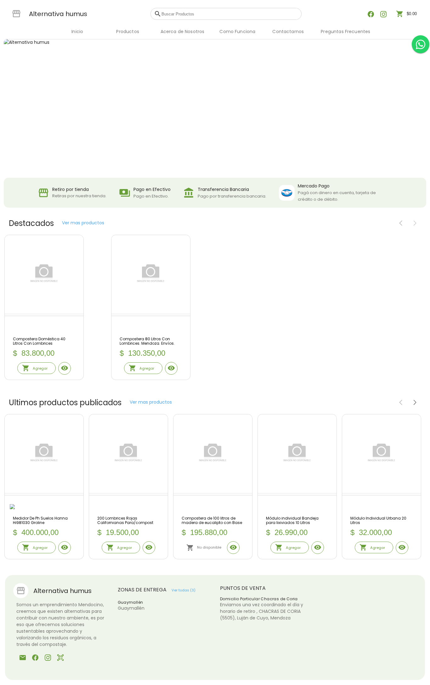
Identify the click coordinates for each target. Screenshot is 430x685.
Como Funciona (237, 31)
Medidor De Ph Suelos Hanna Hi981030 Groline (40, 520)
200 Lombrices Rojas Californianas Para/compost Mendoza (125, 520)
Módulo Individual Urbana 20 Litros (378, 520)
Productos (127, 31)
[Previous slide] (400, 223)
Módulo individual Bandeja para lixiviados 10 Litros (292, 520)
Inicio (77, 31)
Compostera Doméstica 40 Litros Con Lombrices (39, 341)
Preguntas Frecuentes (345, 31)
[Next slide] (415, 223)
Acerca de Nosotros (183, 31)
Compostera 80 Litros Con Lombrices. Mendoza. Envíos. (147, 341)
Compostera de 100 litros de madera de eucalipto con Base (212, 520)
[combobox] (229, 14)
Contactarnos (288, 31)
